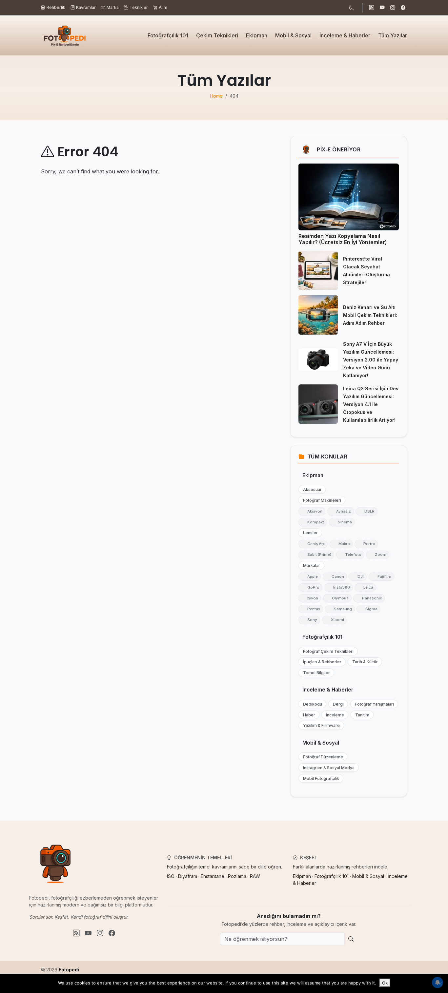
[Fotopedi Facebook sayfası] (403, 8)
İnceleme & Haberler (344, 35)
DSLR (366, 511)
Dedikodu (311, 704)
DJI (358, 576)
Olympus (337, 598)
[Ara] (351, 939)
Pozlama (237, 876)
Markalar (310, 565)
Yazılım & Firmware (320, 725)
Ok (385, 982)
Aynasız (340, 511)
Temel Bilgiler (315, 672)
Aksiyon (311, 511)
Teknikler (139, 7)
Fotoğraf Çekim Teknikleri (327, 651)
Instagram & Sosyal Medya (327, 767)
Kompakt (312, 522)
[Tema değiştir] (351, 8)
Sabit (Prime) (316, 554)
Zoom (377, 554)
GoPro (310, 587)
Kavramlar (86, 7)
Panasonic (369, 598)
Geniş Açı (313, 543)
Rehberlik (56, 7)
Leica (365, 587)
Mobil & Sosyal (293, 35)
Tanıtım (360, 714)
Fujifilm (381, 576)
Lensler (309, 532)
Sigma (368, 609)
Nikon (309, 598)
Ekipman (256, 35)
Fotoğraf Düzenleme (321, 756)
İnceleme (333, 714)
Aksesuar (311, 489)
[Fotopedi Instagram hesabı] (393, 8)
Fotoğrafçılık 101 (168, 35)
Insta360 (338, 587)
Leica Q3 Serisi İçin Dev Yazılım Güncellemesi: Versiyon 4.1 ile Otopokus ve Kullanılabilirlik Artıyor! (370, 404)
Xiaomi (334, 619)
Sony (309, 619)
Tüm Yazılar (392, 35)
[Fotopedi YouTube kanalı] (382, 8)
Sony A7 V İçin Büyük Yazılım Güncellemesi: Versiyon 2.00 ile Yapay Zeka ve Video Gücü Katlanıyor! (370, 359)
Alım (163, 7)
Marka (113, 7)
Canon (335, 576)
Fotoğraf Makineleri (320, 500)
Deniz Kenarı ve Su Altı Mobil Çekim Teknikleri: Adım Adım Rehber (370, 315)
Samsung (340, 609)
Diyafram (187, 876)
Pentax (310, 609)
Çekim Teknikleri (217, 35)
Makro (341, 543)
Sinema (342, 522)
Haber (307, 714)
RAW (255, 876)
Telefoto (350, 554)
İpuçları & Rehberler (320, 661)
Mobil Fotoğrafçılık (319, 778)
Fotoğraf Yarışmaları (373, 704)
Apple (309, 576)
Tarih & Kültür (363, 661)
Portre (366, 543)
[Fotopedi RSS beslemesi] (372, 8)
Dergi (337, 704)
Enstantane (212, 876)
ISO (170, 876)
